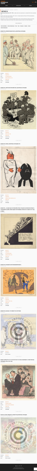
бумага (6, 77)
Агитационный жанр (8, 76)
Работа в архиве (7, 354)
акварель (6, 198)
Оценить (30, 5)
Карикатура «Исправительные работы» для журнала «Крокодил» (13, 31)
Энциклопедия (7, 9)
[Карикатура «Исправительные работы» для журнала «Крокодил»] (18, 53)
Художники (11, 9)
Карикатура (7, 79)
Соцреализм (7, 74)
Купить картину (18, 5)
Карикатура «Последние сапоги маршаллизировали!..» (11, 264)
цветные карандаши (11, 404)
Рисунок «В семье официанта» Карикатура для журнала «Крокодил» (14, 414)
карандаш (9, 77)
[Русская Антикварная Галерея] (4, 2)
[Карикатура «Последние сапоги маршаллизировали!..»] (18, 281)
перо (8, 133)
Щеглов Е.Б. (7, 73)
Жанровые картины (8, 403)
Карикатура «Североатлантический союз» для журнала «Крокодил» (14, 87)
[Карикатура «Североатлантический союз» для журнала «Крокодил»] (18, 109)
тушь (12, 77)
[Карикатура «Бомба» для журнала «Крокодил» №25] (18, 170)
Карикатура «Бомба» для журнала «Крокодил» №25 (10, 143)
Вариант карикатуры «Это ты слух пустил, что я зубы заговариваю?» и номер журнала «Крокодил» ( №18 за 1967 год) (17, 360)
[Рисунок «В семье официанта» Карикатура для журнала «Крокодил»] (18, 435)
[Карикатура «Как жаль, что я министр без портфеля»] (18, 331)
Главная (2, 9)
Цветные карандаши (4, 27)
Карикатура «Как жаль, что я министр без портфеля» (11, 311)
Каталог (6, 5)
